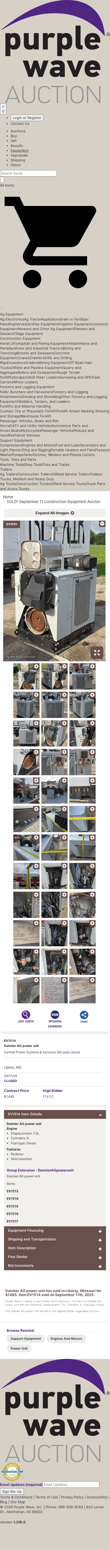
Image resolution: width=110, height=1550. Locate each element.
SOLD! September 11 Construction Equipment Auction (53, 501)
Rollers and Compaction (37, 372)
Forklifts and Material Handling (25, 406)
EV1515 (12, 1206)
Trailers (6, 469)
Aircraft (6, 426)
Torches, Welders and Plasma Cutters (64, 455)
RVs (11, 435)
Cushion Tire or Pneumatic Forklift (28, 411)
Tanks (28, 455)
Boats (16, 430)
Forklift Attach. (69, 411)
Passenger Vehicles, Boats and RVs (29, 421)
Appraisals (19, 155)
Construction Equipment (20, 338)
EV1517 (12, 1221)
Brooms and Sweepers (35, 353)
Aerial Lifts (9, 343)
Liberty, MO (12, 1067)
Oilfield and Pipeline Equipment (37, 367)
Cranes (24, 358)
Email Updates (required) (21, 1484)
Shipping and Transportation (32, 1239)
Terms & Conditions (16, 1497)
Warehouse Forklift (35, 416)
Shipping (18, 160)
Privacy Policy (72, 1497)
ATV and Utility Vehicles (32, 426)
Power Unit (19, 1348)
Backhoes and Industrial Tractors (36, 348)
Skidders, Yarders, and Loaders (44, 401)
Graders (31, 362)
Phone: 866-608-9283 (64, 1507)
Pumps (17, 455)
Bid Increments (21, 1265)
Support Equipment (16, 440)
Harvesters (24, 324)
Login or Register (27, 118)
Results (17, 145)
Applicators (50, 319)
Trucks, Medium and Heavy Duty (27, 479)
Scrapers (20, 377)
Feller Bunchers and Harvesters (26, 392)
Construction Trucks (33, 484)
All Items (7, 185)
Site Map (17, 1502)
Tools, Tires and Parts (18, 459)
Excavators (16, 362)
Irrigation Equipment (75, 324)
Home (8, 496)
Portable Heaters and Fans (72, 450)
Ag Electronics (12, 319)
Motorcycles (31, 430)
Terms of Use (47, 1497)
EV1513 (12, 1191)
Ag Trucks (8, 484)
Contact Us (20, 123)
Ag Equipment (11, 314)
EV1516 (12, 1214)
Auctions (18, 131)
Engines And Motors (66, 1339)
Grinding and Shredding (41, 396)
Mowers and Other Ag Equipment (46, 329)
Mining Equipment (53, 362)
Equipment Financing (26, 1230)
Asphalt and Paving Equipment (43, 343)
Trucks (23, 489)
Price (16, 1090)
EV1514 (12, 1198)
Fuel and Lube (68, 445)
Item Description (22, 1248)
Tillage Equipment (28, 333)
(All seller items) (68, 1052)
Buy (14, 136)
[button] (55, 296)
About (16, 165)
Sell (14, 140)
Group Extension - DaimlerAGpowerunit (40, 1170)
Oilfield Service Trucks (68, 484)
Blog (3, 1502)
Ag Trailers (9, 474)
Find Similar (18, 1257)
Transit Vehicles (27, 435)
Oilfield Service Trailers (71, 474)
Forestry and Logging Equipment (27, 387)
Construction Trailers (35, 474)
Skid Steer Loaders (44, 377)
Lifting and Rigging (34, 450)
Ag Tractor (32, 319)
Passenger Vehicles (57, 430)
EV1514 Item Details (25, 1114)
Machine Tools (12, 464)
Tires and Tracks (55, 464)
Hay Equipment (45, 324)
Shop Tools (33, 464)
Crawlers (37, 358)
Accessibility (97, 1497)
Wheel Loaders (25, 382)
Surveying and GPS (75, 377)
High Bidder (53, 1090)
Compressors (11, 445)
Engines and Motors (39, 445)
